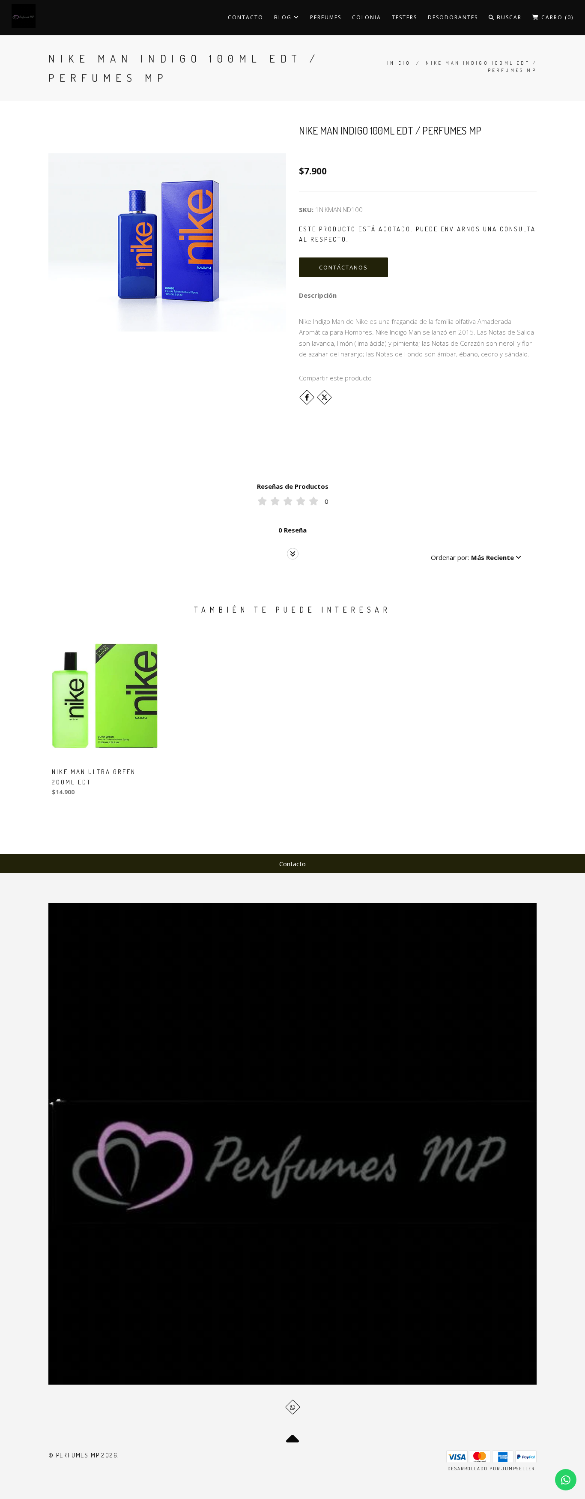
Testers (404, 17)
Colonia (366, 17)
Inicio (399, 63)
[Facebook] (306, 397)
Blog (284, 17)
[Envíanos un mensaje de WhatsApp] (565, 1479)
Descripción (318, 295)
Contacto (245, 17)
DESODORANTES (453, 17)
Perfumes (325, 17)
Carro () (556, 17)
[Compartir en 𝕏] (324, 397)
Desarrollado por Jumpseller (491, 1469)
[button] (476, 557)
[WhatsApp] (292, 1407)
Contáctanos (343, 267)
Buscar (508, 17)
